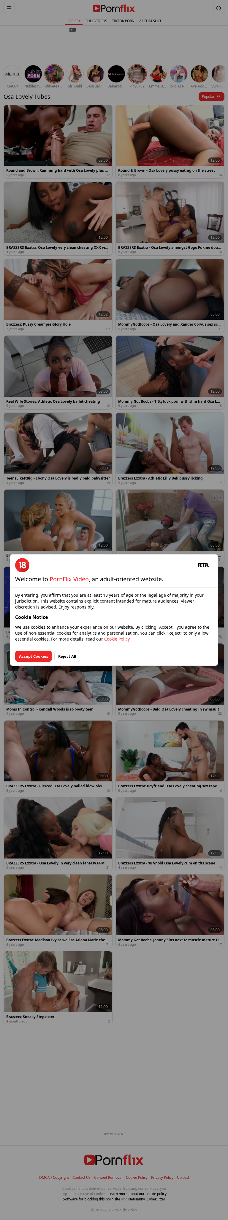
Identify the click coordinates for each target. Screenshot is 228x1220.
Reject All (67, 656)
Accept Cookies (33, 656)
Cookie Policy (116, 639)
